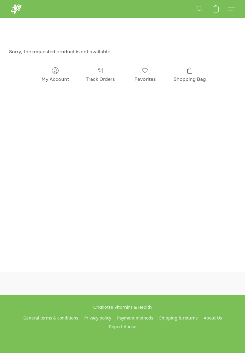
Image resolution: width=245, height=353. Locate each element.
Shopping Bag (190, 79)
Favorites (145, 79)
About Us (213, 318)
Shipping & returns (178, 318)
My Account (55, 79)
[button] (16, 9)
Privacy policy (97, 318)
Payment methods (135, 318)
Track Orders (100, 79)
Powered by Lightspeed (123, 337)
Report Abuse (122, 326)
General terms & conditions (50, 318)
